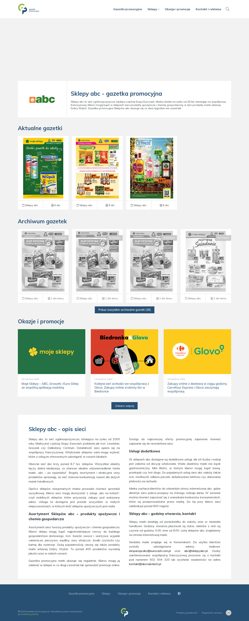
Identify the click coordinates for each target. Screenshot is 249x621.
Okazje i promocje (177, 9)
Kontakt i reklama (208, 9)
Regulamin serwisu (212, 612)
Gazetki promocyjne (127, 9)
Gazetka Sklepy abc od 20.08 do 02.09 (43, 172)
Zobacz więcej (124, 406)
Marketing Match (29, 614)
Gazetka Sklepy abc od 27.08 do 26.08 (43, 266)
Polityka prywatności (187, 612)
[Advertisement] (124, 51)
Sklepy (152, 9)
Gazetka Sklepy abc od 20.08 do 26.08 (151, 266)
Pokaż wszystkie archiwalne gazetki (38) (124, 309)
